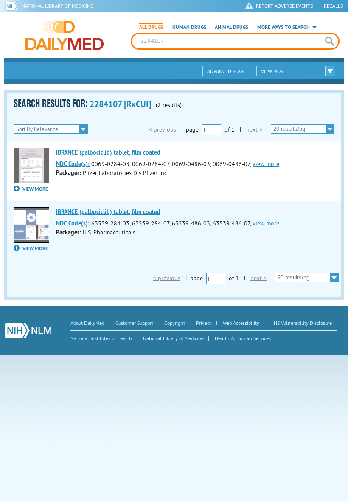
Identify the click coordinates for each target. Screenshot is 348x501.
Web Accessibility (241, 323)
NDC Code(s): (73, 164)
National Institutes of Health (101, 338)
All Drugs (151, 27)
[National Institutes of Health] (13, 5)
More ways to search (283, 27)
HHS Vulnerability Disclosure (301, 323)
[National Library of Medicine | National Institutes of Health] (28, 330)
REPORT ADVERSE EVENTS (284, 6)
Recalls (333, 6)
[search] (329, 41)
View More (273, 71)
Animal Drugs (231, 27)
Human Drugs (189, 27)
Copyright (174, 323)
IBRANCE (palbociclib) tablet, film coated (108, 152)
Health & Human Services (243, 338)
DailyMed (64, 35)
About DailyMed (87, 323)
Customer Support (134, 323)
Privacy (204, 323)
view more (266, 164)
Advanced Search (228, 71)
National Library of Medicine (57, 6)
